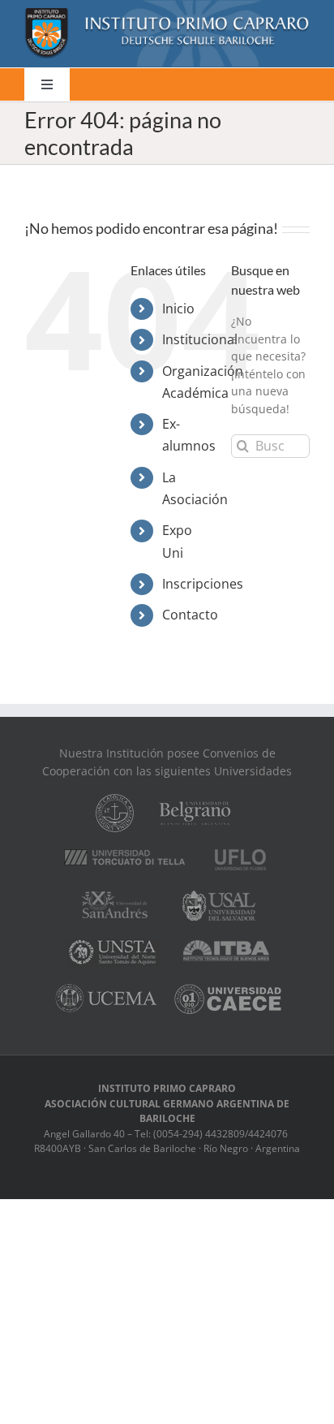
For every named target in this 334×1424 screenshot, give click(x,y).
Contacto (190, 615)
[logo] (167, 13)
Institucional (200, 339)
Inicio (178, 308)
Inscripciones (202, 584)
